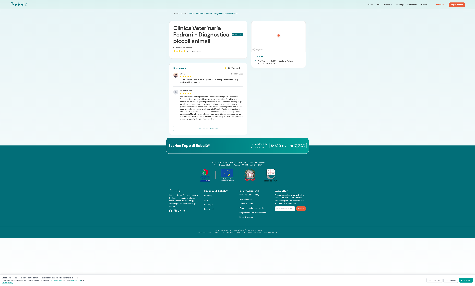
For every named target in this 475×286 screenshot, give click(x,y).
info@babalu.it (273, 232)
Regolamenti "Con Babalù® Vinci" (253, 213)
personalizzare (56, 280)
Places (184, 13)
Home (176, 13)
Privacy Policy (7, 283)
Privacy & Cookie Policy (249, 195)
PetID (378, 5)
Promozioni (209, 209)
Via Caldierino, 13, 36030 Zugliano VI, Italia (275, 61)
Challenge (208, 205)
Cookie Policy (75, 280)
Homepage (209, 196)
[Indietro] (170, 13)
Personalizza (451, 280)
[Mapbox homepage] (257, 49)
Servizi (207, 200)
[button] (278, 36)
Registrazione (457, 5)
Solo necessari (434, 280)
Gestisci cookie (245, 199)
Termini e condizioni (247, 204)
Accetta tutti (466, 280)
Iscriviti (301, 209)
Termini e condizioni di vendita (251, 208)
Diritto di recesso (246, 217)
